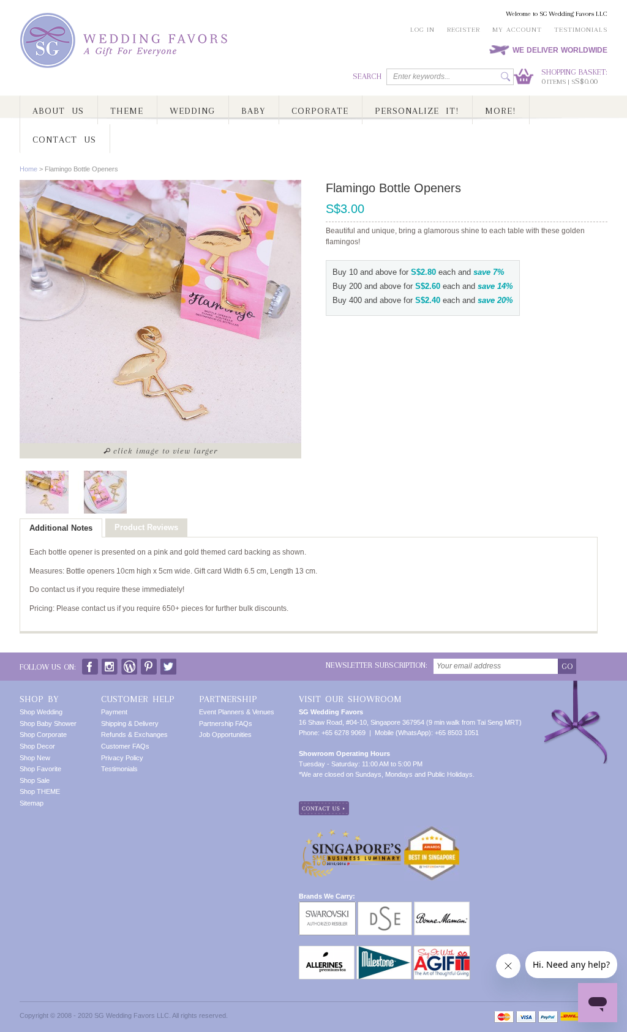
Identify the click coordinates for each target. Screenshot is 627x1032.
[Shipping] (569, 1017)
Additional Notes (60, 528)
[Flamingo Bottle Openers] (47, 492)
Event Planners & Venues (236, 712)
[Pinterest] (149, 664)
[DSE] (385, 906)
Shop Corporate (43, 734)
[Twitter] (168, 664)
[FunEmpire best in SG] (431, 830)
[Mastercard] (504, 1017)
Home (28, 169)
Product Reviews (146, 527)
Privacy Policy (122, 757)
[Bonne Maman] (442, 906)
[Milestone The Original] (383, 950)
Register (463, 30)
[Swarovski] (327, 906)
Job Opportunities (225, 734)
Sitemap (31, 803)
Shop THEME (40, 791)
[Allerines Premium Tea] (327, 950)
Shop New (35, 757)
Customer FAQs (125, 746)
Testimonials (580, 30)
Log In (422, 30)
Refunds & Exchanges (134, 734)
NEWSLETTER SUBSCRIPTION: (376, 665)
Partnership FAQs (225, 723)
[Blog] (129, 664)
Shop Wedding (41, 712)
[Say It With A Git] (441, 950)
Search (367, 76)
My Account (517, 30)
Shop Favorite (40, 768)
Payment (114, 712)
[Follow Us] (110, 664)
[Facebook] (90, 664)
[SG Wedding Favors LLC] (125, 40)
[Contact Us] (324, 806)
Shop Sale (35, 780)
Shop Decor (37, 746)
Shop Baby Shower (48, 723)
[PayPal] (548, 1017)
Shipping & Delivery (130, 723)
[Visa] (526, 1017)
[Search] (505, 76)
